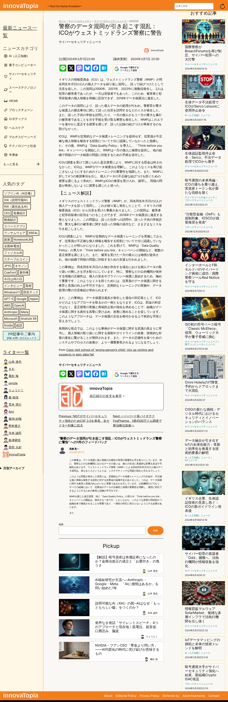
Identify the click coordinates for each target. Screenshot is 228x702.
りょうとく (16, 390)
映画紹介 (10, 220)
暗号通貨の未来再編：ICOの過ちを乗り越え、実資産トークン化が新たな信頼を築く (203, 186)
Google (22, 299)
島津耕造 (15, 440)
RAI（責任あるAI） (17, 206)
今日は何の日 (13, 279)
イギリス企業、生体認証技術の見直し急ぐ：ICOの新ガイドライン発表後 (203, 504)
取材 (29, 285)
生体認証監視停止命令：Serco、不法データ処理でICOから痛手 (203, 157)
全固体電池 (11, 246)
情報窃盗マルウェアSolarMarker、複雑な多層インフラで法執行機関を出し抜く (203, 615)
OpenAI (19, 305)
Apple (34, 299)
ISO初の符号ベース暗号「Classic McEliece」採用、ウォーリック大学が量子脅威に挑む (203, 330)
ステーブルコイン (16, 259)
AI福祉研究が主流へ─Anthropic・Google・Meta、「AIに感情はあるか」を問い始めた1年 (127, 584)
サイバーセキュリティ (80, 21)
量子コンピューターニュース (200, 344)
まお (12, 369)
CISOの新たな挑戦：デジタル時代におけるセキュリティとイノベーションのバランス (202, 415)
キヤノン (21, 266)
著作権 (23, 272)
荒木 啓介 (15, 404)
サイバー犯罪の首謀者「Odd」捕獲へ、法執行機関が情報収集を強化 (202, 560)
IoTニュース (191, 460)
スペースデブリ (14, 226)
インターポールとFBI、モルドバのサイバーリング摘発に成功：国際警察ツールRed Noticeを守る (202, 273)
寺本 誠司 (15, 433)
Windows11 (12, 292)
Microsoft (10, 318)
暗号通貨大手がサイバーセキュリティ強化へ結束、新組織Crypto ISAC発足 (202, 673)
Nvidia (8, 325)
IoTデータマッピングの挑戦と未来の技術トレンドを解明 (202, 644)
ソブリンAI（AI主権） (19, 193)
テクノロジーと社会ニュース (200, 197)
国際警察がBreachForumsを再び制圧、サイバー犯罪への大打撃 (203, 53)
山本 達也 (15, 362)
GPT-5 (8, 299)
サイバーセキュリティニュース (110, 21)
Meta (24, 312)
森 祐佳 (14, 397)
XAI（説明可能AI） (17, 200)
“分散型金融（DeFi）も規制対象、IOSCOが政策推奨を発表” (203, 218)
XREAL (33, 233)
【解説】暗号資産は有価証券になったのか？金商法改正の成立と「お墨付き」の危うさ (127, 561)
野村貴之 (15, 426)
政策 (7, 239)
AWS (7, 305)
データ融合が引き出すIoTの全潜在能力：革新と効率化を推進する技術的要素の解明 (202, 446)
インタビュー (13, 285)
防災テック (30, 292)
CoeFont (10, 272)
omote (13, 383)
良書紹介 (19, 213)
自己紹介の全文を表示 (106, 396)
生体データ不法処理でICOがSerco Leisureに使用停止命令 (202, 106)
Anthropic (11, 312)
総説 (19, 325)
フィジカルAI (13, 252)
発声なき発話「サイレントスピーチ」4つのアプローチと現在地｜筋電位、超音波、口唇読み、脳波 (127, 627)
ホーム (62, 21)
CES (7, 213)
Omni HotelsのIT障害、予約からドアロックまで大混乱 (203, 386)
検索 (61, 524)
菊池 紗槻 (15, 419)
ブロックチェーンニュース (199, 200)
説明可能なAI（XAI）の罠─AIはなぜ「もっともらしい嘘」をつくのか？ (127, 605)
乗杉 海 (14, 376)
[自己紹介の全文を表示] (124, 396)
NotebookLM (23, 239)
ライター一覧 (16, 352)
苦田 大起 (15, 447)
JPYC (8, 266)
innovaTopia (17, 454)
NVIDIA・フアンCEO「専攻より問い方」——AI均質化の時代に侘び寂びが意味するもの (127, 649)
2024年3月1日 (76, 452)
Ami (11, 411)
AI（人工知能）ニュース (197, 115)
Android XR (29, 318)
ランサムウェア (14, 233)
